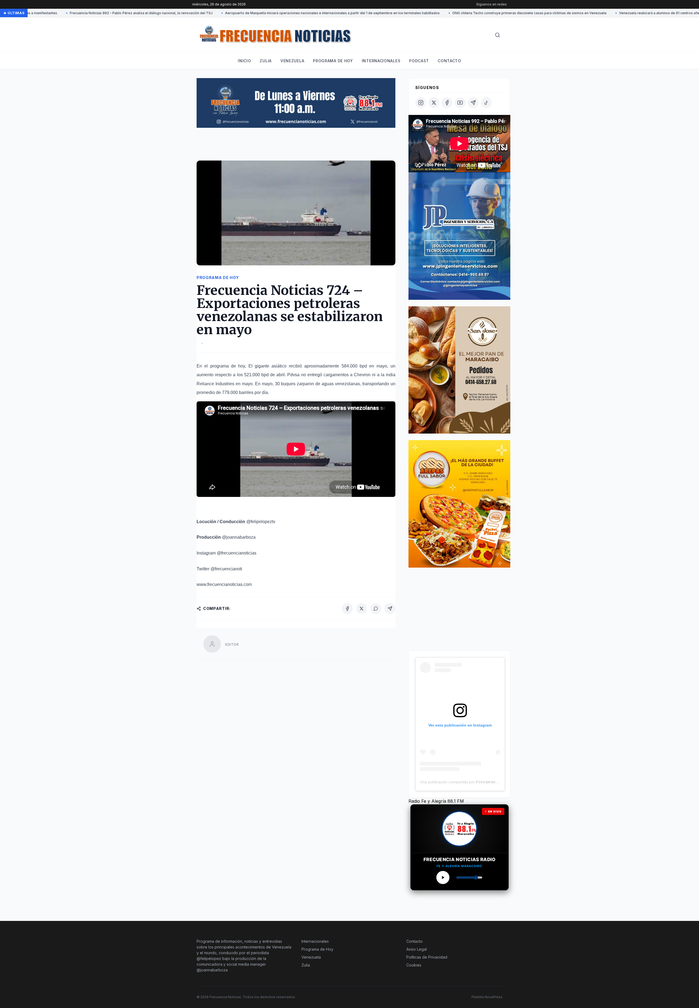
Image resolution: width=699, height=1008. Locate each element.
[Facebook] (347, 608)
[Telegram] (389, 608)
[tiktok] (486, 102)
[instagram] (420, 102)
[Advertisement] (296, 146)
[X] (361, 608)
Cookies (413, 965)
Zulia (266, 60)
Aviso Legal (416, 949)
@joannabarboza (239, 537)
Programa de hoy (333, 60)
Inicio (244, 60)
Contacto (449, 60)
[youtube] (460, 102)
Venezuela (292, 60)
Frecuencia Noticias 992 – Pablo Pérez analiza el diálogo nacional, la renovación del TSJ (111, 13)
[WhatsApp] (375, 608)
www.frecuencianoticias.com (224, 584)
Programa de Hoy (317, 949)
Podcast (419, 60)
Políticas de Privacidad (426, 957)
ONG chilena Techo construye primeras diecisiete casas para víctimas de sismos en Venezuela (499, 13)
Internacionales (381, 60)
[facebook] (447, 102)
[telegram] (473, 102)
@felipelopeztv (260, 521)
